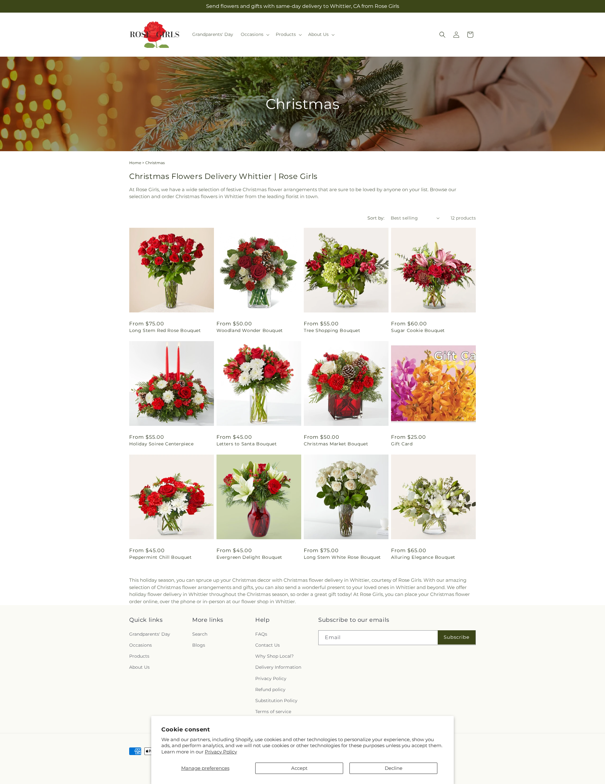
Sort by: (375, 218)
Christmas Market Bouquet (336, 444)
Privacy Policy (221, 752)
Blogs (198, 645)
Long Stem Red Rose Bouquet (165, 330)
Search (199, 634)
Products (139, 656)
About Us (139, 667)
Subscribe (457, 637)
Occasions (140, 645)
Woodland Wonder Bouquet (249, 330)
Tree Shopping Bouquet (332, 330)
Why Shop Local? (274, 656)
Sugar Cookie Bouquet (418, 330)
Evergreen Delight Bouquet (249, 557)
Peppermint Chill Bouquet (160, 557)
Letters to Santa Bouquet (246, 444)
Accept (299, 768)
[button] (254, 34)
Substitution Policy (276, 700)
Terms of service (273, 711)
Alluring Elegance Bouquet (423, 557)
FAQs (261, 634)
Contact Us (267, 645)
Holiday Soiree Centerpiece (161, 444)
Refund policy (270, 689)
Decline (393, 768)
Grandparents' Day (149, 634)
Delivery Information (278, 667)
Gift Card (401, 444)
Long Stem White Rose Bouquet (342, 557)
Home (135, 162)
